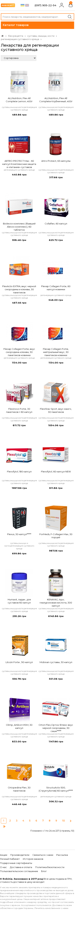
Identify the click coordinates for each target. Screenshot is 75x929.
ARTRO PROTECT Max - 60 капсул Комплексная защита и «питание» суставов (19, 163)
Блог (44, 871)
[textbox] (37, 16)
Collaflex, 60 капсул (56, 223)
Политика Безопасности (49, 867)
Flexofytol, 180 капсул (19, 471)
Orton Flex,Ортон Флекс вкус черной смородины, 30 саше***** (56, 727)
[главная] (2, 35)
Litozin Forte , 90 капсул (19, 662)
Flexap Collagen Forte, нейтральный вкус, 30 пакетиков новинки (56, 352)
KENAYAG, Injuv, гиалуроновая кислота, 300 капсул (56, 602)
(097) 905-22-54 (45, 5)
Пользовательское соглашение (19, 871)
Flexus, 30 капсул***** (19, 534)
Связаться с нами (42, 855)
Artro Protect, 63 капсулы (55, 160)
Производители (19, 855)
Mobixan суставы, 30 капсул (56, 662)
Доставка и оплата (21, 867)
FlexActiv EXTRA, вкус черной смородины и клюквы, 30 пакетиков (19, 289)
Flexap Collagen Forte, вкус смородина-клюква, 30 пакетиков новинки (19, 352)
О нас (3, 867)
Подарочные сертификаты (16, 863)
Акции (3, 855)
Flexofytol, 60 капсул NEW (56, 471)
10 (63, 820)
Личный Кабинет (10, 858)
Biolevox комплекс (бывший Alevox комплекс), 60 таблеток (19, 226)
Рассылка (62, 855)
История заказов (33, 858)
